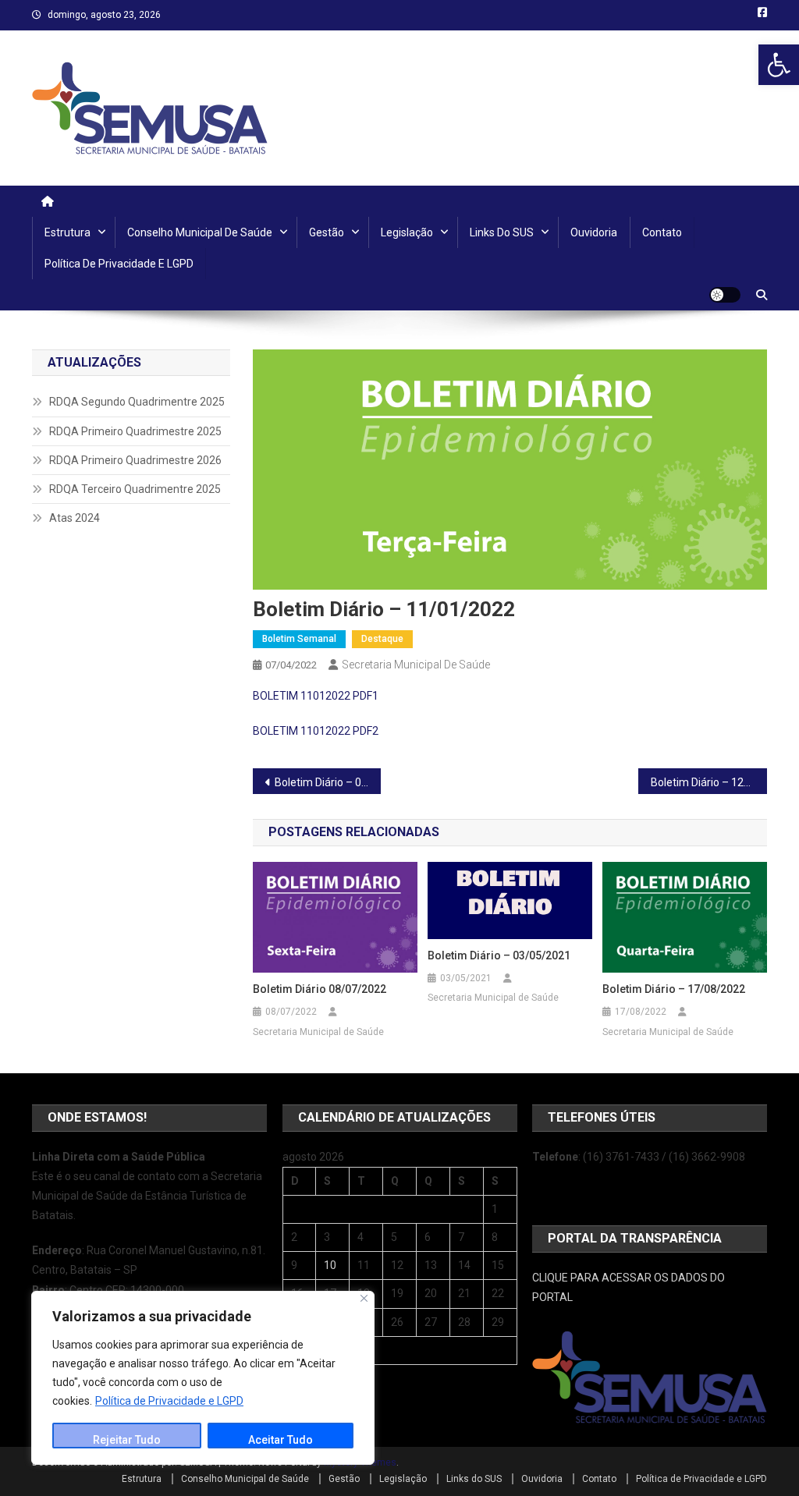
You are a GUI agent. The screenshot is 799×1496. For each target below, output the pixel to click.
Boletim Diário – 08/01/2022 (328, 782)
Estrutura (67, 232)
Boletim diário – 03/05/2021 (499, 955)
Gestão (326, 232)
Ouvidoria (593, 232)
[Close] (364, 1298)
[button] (778, 64)
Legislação (407, 232)
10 (330, 1265)
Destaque (382, 638)
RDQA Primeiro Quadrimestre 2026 (135, 460)
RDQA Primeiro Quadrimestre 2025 (135, 431)
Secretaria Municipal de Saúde (416, 664)
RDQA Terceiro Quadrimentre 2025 (135, 489)
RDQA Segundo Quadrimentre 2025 (137, 401)
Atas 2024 (74, 518)
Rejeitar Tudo (127, 1440)
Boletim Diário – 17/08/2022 (673, 989)
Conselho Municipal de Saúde (199, 232)
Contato (662, 232)
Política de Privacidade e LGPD (169, 1401)
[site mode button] (724, 295)
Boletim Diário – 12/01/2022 (709, 782)
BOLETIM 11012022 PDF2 (315, 731)
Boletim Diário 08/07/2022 (319, 989)
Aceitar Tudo (280, 1440)
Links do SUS (502, 232)
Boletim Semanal (299, 638)
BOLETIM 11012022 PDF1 (315, 696)
